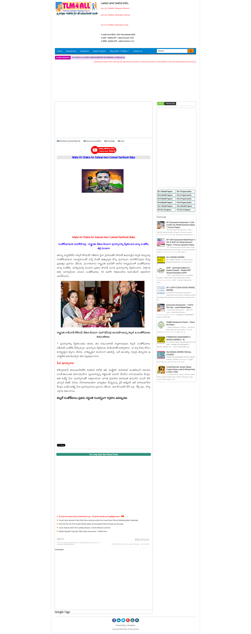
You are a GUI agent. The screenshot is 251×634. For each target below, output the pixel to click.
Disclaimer (131, 625)
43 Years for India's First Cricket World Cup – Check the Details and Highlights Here (89, 516)
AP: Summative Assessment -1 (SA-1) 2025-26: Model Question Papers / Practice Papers (180, 225)
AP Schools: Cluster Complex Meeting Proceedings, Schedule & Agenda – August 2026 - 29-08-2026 (112, 57)
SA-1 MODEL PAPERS (175, 257)
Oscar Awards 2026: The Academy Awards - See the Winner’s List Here (84, 528)
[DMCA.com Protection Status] (166, 103)
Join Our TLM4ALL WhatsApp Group (114, 25)
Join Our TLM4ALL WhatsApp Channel (115, 15)
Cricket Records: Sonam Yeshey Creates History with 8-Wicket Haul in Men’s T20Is (180, 369)
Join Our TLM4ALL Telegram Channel (115, 8)
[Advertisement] (125, 81)
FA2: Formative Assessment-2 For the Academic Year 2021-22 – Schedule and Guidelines (78, 543)
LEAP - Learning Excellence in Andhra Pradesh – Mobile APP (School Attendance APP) (178, 270)
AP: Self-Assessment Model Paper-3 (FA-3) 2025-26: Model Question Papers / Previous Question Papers (180, 242)
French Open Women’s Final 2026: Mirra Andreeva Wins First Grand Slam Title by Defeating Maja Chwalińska (98, 520)
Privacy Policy (121, 625)
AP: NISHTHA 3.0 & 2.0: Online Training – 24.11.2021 (130, 544)
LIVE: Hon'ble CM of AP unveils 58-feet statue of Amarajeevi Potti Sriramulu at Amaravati (91, 524)
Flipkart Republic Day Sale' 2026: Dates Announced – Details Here (83, 531)
